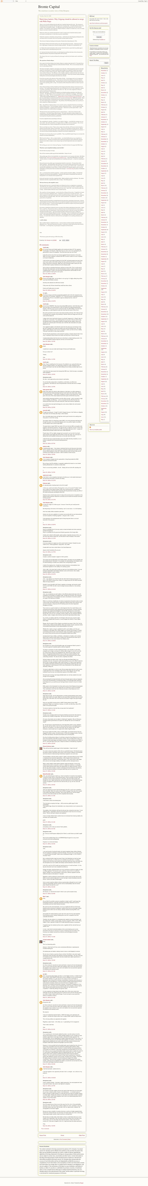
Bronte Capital (49, 6)
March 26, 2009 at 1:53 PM (49, 407)
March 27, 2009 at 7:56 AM (49, 960)
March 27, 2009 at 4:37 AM (49, 828)
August (103, 109)
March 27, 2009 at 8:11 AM (49, 1029)
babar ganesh (46, 389)
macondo (45, 410)
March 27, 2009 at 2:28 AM (49, 743)
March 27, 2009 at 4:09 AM (49, 784)
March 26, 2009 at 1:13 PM (49, 359)
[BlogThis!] (64, 240)
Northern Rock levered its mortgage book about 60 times (70, 96)
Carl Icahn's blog (70, 168)
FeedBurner (102, 39)
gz (43, 974)
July (102, 129)
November (103, 70)
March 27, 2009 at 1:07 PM (49, 1085)
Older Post (82, 1135)
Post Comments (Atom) (65, 1139)
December (103, 92)
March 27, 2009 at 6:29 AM (49, 893)
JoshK (44, 247)
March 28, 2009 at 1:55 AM (49, 1099)
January (103, 117)
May (102, 77)
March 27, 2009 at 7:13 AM (49, 936)
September (104, 124)
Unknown (45, 483)
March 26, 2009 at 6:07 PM (49, 443)
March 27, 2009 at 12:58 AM (49, 640)
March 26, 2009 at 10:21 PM (49, 499)
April (102, 80)
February (103, 104)
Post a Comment (45, 1128)
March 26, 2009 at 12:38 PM (49, 273)
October (103, 73)
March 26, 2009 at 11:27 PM (49, 552)
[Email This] (62, 240)
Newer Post (42, 1135)
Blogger (81, 1183)
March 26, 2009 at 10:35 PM (49, 524)
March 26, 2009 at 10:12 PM (49, 480)
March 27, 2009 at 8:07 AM (49, 971)
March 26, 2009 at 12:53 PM (49, 301)
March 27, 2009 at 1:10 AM (49, 690)
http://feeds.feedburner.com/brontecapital (98, 23)
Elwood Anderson (47, 746)
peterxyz (45, 446)
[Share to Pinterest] (68, 240)
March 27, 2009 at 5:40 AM (49, 843)
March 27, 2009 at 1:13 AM (49, 710)
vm (43, 293)
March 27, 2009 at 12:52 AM (49, 589)
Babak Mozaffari (47, 774)
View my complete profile (96, 429)
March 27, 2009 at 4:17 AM (49, 795)
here (71, 98)
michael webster (47, 939)
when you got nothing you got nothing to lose (56, 157)
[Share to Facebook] (67, 240)
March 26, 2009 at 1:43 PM (49, 386)
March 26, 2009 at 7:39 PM (49, 454)
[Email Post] (60, 240)
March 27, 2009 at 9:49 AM (49, 1064)
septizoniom (46, 475)
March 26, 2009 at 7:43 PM (49, 472)
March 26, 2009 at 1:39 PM (49, 374)
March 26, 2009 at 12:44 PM (49, 290)
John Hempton (46, 276)
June (102, 75)
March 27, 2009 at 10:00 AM (49, 1077)
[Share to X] (65, 240)
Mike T (44, 896)
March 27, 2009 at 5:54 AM (49, 886)
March (102, 90)
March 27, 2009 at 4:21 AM (49, 822)
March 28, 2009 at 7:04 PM (49, 1125)
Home (62, 1135)
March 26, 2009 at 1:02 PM (49, 341)
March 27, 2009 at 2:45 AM (49, 771)
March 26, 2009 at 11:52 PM (49, 574)
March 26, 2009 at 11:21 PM (49, 538)
